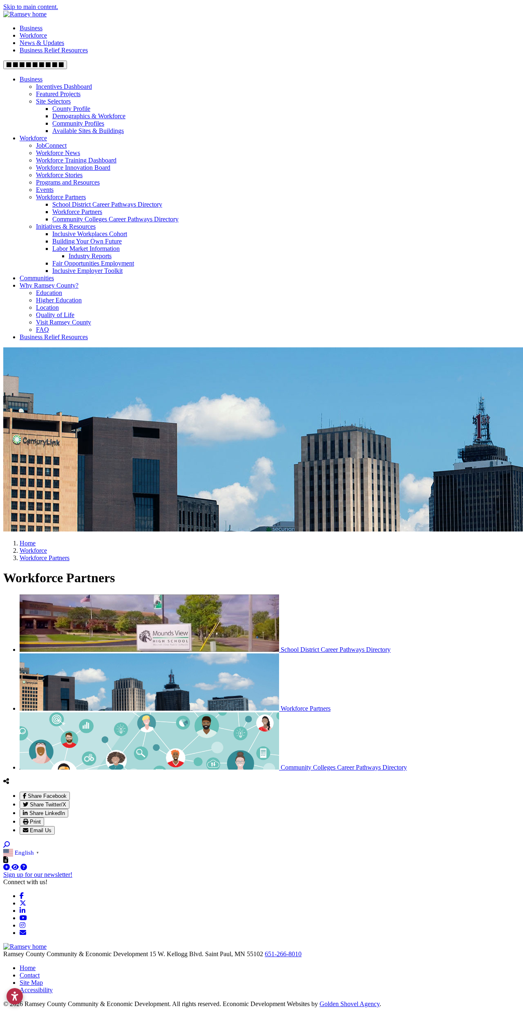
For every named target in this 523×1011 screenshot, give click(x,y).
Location (47, 307)
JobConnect (51, 145)
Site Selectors (53, 101)
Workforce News (58, 152)
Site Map (31, 982)
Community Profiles (78, 123)
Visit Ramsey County (63, 322)
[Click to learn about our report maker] (23, 867)
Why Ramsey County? (49, 285)
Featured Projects (58, 93)
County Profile (71, 108)
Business (31, 28)
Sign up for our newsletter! (37, 874)
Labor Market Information (86, 248)
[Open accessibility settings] (15, 996)
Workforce (33, 35)
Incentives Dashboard (64, 86)
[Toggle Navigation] (35, 65)
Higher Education (59, 300)
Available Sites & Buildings (88, 130)
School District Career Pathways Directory (107, 204)
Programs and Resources (68, 182)
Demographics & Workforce (88, 116)
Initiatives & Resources (66, 226)
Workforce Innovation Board (73, 167)
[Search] (6, 844)
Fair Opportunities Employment (93, 263)
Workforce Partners (61, 197)
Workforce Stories (59, 174)
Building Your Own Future (87, 241)
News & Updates (42, 42)
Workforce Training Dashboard (76, 160)
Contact (30, 975)
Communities (37, 278)
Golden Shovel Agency (350, 1003)
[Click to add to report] (7, 867)
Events (45, 189)
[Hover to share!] (6, 781)
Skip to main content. (30, 6)
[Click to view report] (15, 867)
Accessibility (36, 989)
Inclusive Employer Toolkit (87, 270)
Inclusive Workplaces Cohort (89, 233)
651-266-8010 (283, 953)
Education (49, 292)
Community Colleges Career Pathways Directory (115, 219)
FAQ (42, 329)
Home (28, 967)
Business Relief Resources (54, 50)
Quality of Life (55, 314)
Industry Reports (90, 255)
